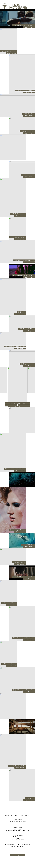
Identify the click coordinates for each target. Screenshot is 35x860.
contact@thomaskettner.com (17, 823)
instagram (8, 815)
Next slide (24, 405)
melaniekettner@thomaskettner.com (17, 830)
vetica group (26, 815)
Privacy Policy (23, 844)
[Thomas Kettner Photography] (4, 6)
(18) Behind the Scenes (17, 403)
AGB (12, 846)
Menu (17, 855)
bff (16, 815)
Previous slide (11, 405)
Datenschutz (10, 844)
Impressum (20, 846)
